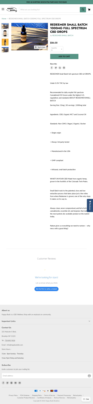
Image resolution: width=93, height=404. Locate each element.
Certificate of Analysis (44, 398)
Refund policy (77, 395)
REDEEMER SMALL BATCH (62, 35)
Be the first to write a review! (46, 289)
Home (4, 19)
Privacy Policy (13, 395)
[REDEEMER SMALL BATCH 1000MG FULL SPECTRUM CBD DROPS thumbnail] (5, 26)
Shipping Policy (37, 395)
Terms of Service (49, 395)
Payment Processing (64, 395)
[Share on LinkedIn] (59, 67)
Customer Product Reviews (26, 398)
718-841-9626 (10, 340)
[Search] (83, 9)
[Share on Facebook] (51, 67)
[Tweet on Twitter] (55, 67)
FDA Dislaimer (25, 395)
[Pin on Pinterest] (64, 67)
